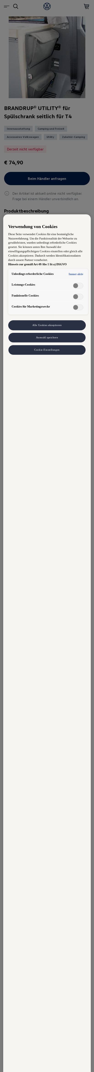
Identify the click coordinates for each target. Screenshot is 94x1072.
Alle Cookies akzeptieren (47, 325)
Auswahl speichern (47, 337)
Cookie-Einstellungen (47, 349)
